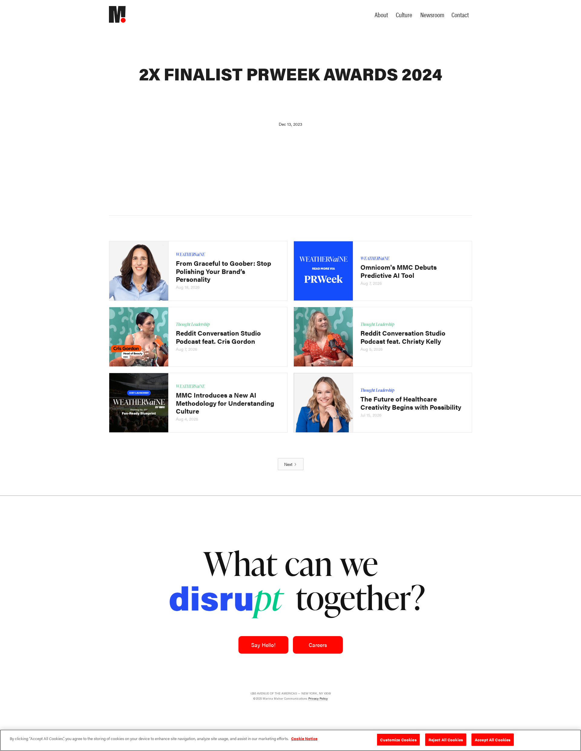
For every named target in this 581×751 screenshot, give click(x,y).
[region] (290, 740)
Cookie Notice (304, 738)
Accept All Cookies (492, 740)
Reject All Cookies (445, 740)
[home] (122, 14)
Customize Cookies (398, 740)
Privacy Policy (318, 699)
